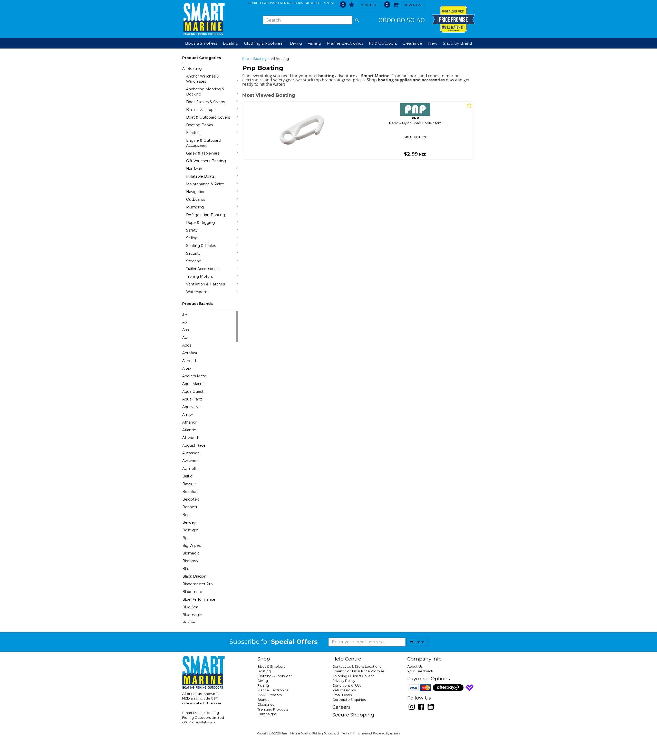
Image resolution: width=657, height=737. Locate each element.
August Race (194, 445)
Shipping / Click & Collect (353, 676)
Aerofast (189, 353)
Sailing (192, 238)
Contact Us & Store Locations (356, 666)
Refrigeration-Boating (205, 215)
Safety (192, 230)
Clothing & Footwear (274, 676)
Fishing (263, 685)
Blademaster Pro (197, 584)
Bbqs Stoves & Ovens (205, 102)
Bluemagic (192, 614)
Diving (262, 680)
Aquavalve (191, 407)
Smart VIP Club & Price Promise (358, 671)
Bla (185, 568)
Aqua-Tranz (192, 399)
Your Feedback (420, 671)
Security (193, 253)
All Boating (192, 68)
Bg (185, 537)
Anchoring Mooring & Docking (205, 92)
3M (185, 314)
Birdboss (190, 561)
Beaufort (190, 491)
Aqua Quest (193, 391)
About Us (414, 666)
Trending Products (272, 709)
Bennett (189, 507)
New (432, 43)
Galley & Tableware (203, 153)
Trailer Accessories (202, 268)
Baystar (189, 484)
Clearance (412, 43)
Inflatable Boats (200, 176)
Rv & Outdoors (269, 695)
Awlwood (190, 460)
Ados (186, 345)
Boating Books (199, 125)
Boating (260, 58)
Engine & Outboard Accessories (203, 143)
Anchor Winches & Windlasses (202, 79)
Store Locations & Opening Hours (275, 3)
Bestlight (190, 530)
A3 (184, 322)
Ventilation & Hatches (205, 284)
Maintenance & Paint (205, 184)
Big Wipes (191, 545)
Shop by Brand (457, 43)
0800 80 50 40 (402, 20)
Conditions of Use (347, 685)
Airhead (189, 360)
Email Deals (342, 695)
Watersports (197, 292)
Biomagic (190, 553)
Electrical (194, 132)
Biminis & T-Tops (200, 109)
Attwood (190, 437)
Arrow (187, 414)
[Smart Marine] (203, 19)
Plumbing (195, 207)
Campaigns (266, 714)
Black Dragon (194, 576)
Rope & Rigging (200, 222)
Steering (193, 261)
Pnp (245, 58)
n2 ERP (395, 733)
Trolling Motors (199, 276)
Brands (263, 699)
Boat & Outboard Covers (208, 117)
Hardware (195, 168)
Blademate (192, 591)
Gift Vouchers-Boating (206, 161)
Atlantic (189, 430)
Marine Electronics (272, 690)
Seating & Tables (201, 245)
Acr (185, 337)
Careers (341, 707)
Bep (186, 514)
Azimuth (190, 468)
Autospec (190, 453)
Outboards (195, 199)
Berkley (189, 522)
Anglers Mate (194, 376)
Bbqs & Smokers (201, 43)
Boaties (189, 622)
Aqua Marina (193, 383)
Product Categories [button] (201, 57)
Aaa (185, 330)
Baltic (187, 476)
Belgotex (190, 499)
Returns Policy (344, 690)
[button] (313, 3)
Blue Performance (198, 599)
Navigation (196, 191)
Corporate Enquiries (349, 699)
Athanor (189, 422)
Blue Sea (190, 607)
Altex (186, 368)
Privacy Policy (343, 680)
